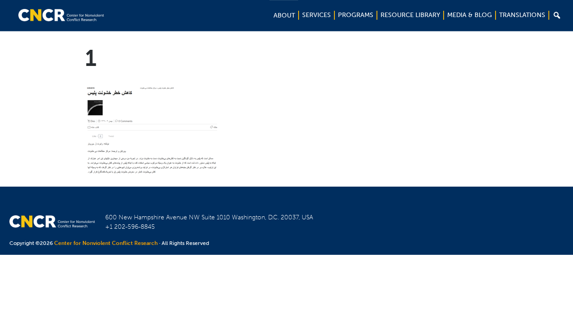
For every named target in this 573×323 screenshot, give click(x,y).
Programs (355, 15)
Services (316, 15)
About (284, 15)
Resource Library (410, 15)
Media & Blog (469, 15)
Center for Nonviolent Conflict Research (106, 243)
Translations (522, 15)
